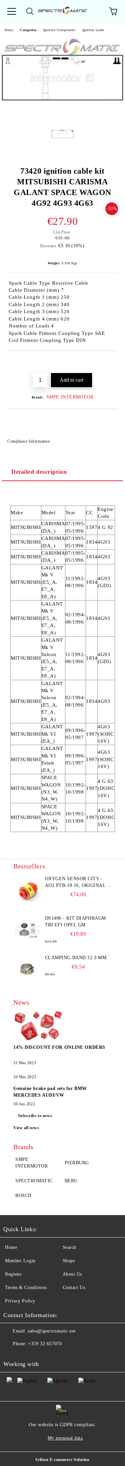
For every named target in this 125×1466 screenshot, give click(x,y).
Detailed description (39, 471)
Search (69, 1247)
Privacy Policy (20, 1300)
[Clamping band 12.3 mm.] (28, 969)
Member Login (20, 1260)
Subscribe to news (35, 1115)
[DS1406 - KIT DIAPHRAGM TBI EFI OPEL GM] (28, 930)
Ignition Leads (93, 30)
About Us (72, 1274)
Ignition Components (59, 30)
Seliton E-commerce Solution (62, 1459)
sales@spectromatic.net (51, 1331)
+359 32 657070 (45, 1343)
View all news (26, 1127)
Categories (28, 30)
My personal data (65, 1438)
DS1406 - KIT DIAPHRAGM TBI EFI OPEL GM (75, 921)
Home (9, 30)
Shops (69, 1260)
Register (13, 1274)
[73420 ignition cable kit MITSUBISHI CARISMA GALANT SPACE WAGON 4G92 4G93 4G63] (62, 116)
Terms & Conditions (26, 1287)
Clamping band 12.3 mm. (76, 957)
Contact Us (74, 1287)
